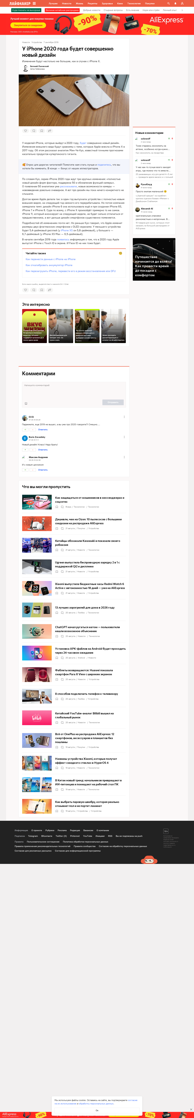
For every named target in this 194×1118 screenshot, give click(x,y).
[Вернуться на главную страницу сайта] (20, 3)
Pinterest (75, 836)
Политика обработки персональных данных (85, 841)
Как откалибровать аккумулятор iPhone (49, 265)
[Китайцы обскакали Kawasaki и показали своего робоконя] (74, 545)
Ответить (43, 429)
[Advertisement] (74, 356)
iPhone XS (67, 230)
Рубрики (49, 830)
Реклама (78, 341)
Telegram (33, 836)
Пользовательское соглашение (43, 841)
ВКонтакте (46, 836)
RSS (110, 836)
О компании (103, 830)
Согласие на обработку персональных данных (123, 846)
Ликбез (81, 612)
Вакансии (88, 830)
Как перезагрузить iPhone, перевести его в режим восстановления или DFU (71, 271)
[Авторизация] (182, 3)
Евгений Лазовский (39, 66)
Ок (97, 1110)
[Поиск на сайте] (168, 3)
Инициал (100, 836)
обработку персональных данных (96, 1103)
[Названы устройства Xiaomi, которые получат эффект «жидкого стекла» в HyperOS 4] (74, 763)
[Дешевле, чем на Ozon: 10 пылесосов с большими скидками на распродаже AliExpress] (74, 523)
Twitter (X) (61, 836)
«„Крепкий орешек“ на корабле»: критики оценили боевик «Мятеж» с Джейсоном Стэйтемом (152, 199)
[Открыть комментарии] (62, 507)
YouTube (87, 836)
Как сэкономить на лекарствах (150, 153)
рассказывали (68, 186)
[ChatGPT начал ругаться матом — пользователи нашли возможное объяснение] (74, 631)
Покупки (81, 528)
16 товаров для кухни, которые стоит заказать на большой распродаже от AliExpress (153, 226)
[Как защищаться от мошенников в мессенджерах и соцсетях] (74, 502)
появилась (63, 239)
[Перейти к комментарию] (154, 146)
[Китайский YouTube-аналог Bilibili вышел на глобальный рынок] (74, 718)
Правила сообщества (84, 846)
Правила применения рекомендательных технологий (42, 846)
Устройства (93, 528)
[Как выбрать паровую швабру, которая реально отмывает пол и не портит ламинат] (74, 806)
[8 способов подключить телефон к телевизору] (74, 696)
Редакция (75, 830)
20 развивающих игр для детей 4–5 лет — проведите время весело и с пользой (154, 175)
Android (81, 658)
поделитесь (104, 164)
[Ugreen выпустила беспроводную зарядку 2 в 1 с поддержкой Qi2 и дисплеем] (74, 567)
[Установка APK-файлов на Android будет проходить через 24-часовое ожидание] (74, 653)
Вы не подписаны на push (129, 836)
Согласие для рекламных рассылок (33, 850)
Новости (81, 550)
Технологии (79, 507)
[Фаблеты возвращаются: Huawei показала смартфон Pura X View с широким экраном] (74, 674)
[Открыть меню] (124, 417)
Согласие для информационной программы (78, 850)
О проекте (36, 830)
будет (83, 143)
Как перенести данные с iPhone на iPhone (51, 259)
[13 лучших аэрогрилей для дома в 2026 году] (74, 610)
